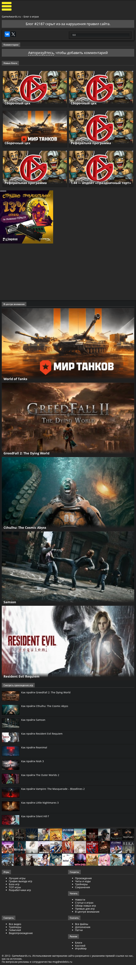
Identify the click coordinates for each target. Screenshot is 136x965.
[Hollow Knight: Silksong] (68, 847)
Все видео (15, 924)
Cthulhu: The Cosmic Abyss (25, 527)
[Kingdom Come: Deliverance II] (32, 835)
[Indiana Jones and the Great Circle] (56, 835)
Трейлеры (15, 927)
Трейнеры (81, 884)
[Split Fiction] (68, 835)
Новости (80, 899)
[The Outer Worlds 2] (56, 860)
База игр (14, 884)
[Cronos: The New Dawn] (20, 860)
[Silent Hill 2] (32, 847)
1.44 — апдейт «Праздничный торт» (101, 183)
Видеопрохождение (21, 933)
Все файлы (81, 924)
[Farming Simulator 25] (80, 835)
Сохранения (82, 887)
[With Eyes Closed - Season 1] (80, 860)
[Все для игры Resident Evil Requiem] (68, 642)
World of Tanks (15, 379)
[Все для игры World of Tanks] (68, 345)
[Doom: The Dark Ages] (104, 847)
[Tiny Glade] (92, 860)
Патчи (79, 930)
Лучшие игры (17, 878)
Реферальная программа (26, 183)
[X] (13, 34)
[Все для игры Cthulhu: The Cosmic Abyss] (68, 494)
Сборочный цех (17, 103)
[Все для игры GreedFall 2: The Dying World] (68, 419)
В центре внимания (87, 911)
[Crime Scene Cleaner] (44, 835)
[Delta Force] (104, 835)
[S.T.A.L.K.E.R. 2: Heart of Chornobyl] (8, 835)
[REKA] (128, 847)
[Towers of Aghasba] (116, 860)
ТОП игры (15, 887)
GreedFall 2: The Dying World (26, 453)
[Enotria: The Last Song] (32, 860)
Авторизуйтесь (41, 52)
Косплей (80, 945)
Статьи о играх (84, 902)
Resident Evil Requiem (21, 676)
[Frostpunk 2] (128, 835)
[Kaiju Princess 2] (104, 860)
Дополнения (82, 927)
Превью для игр (85, 908)
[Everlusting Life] (128, 860)
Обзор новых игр (85, 905)
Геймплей (15, 930)
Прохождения (83, 878)
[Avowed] (116, 835)
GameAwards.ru (11, 16)
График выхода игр (20, 881)
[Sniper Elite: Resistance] (44, 847)
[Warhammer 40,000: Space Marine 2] (56, 847)
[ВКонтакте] (7, 34)
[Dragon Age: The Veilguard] (8, 847)
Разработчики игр (20, 890)
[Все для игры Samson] (68, 568)
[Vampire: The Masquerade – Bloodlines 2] (20, 847)
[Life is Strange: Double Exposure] (116, 847)
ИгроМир (81, 948)
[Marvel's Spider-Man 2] (92, 847)
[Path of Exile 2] (92, 835)
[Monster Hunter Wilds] (8, 860)
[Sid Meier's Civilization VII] (80, 847)
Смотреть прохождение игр (18, 685)
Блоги (78, 942)
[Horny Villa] (44, 860)
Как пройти (45, 692)
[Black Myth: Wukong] (20, 835)
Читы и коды (83, 881)
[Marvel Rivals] (68, 860)
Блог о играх (31, 16)
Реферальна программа (91, 143)
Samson (10, 602)
